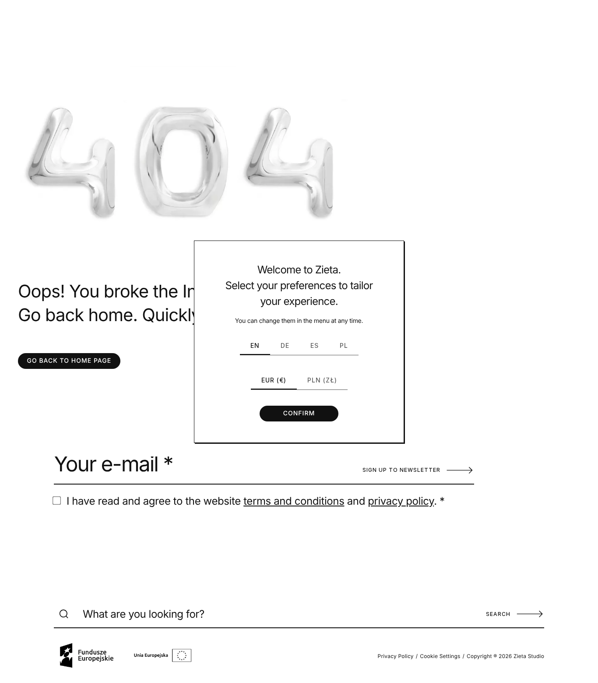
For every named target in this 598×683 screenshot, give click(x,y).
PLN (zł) (322, 380)
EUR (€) (273, 380)
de (285, 345)
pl (344, 345)
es (314, 345)
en (255, 345)
